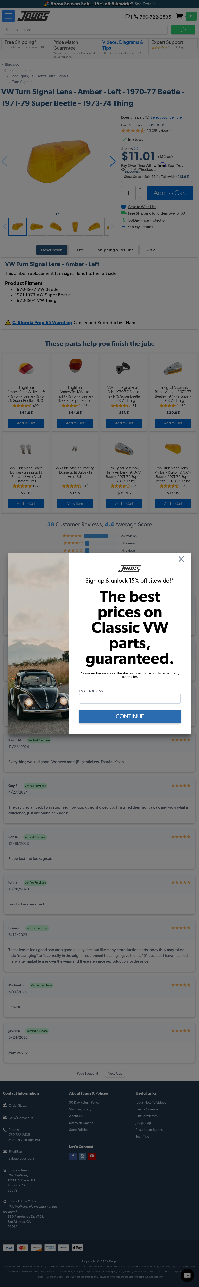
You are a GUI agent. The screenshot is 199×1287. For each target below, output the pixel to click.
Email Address (91, 691)
